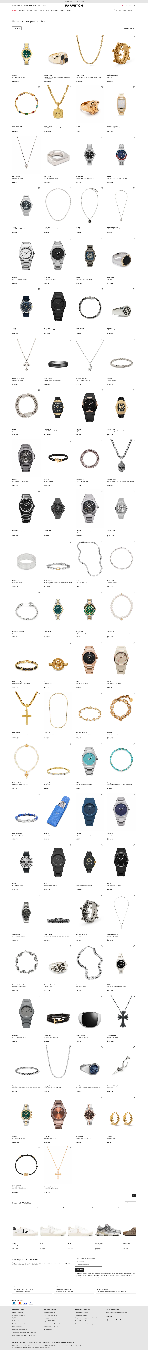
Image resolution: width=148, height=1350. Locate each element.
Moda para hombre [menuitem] (30, 5)
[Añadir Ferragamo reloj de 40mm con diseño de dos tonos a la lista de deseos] (70, 592)
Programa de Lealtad (81, 1315)
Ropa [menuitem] (35, 10)
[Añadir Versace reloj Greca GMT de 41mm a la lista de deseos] (39, 37)
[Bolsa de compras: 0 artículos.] (134, 5)
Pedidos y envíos (17, 1318)
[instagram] (108, 1320)
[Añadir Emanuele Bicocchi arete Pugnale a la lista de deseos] (134, 1047)
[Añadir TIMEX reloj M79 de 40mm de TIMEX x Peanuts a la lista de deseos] (134, 138)
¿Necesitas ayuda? (103, 1289)
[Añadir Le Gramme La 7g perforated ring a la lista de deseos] (39, 542)
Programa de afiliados (81, 1312)
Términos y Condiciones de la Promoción (24, 1332)
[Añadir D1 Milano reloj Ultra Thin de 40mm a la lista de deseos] (70, 239)
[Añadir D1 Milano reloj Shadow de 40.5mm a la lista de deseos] (70, 289)
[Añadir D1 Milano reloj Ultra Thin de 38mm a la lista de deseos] (134, 794)
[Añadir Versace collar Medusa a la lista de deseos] (102, 188)
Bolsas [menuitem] (47, 10)
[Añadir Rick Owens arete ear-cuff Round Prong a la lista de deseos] (70, 138)
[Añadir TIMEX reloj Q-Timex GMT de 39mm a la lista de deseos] (39, 188)
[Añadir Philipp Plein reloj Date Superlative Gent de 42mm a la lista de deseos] (102, 138)
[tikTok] (112, 1320)
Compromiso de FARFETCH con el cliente (24, 1335)
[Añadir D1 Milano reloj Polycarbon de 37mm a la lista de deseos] (134, 643)
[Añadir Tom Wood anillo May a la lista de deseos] (134, 239)
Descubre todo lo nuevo (78, 1)
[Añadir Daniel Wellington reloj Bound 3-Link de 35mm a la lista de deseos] (134, 87)
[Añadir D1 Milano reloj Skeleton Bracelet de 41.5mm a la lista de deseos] (39, 441)
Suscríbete (79, 1269)
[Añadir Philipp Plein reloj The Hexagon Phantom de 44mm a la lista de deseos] (134, 390)
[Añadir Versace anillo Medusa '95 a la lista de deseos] (70, 643)
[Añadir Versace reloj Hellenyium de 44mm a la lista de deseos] (39, 1097)
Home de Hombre (16, 15)
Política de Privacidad (93, 1275)
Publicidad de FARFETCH (51, 1326)
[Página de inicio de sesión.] (126, 5)
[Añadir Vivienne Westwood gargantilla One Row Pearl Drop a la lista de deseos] (39, 744)
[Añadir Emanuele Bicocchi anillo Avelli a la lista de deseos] (134, 37)
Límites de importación (18, 1321)
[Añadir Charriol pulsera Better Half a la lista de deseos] (134, 340)
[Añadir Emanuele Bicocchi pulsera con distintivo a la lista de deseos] (39, 592)
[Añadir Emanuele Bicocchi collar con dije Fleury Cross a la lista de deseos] (70, 1148)
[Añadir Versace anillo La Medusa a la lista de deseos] (102, 87)
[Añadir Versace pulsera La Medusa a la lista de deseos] (70, 441)
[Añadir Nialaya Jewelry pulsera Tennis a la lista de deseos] (70, 744)
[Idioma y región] (122, 5)
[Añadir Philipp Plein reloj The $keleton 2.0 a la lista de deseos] (134, 491)
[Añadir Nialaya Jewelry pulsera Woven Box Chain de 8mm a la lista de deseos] (39, 643)
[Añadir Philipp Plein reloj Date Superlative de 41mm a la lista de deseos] (102, 1097)
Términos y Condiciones (34, 1342)
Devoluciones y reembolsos (20, 1323)
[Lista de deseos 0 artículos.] (130, 5)
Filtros (16, 28)
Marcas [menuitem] (29, 10)
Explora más (130, 1202)
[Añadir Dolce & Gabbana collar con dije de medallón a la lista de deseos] (134, 188)
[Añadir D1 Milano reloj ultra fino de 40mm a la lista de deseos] (70, 1097)
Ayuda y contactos (17, 1312)
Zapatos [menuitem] (41, 10)
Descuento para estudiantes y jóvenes (86, 1323)
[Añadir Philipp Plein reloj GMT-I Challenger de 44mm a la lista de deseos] (102, 592)
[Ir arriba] (134, 1195)
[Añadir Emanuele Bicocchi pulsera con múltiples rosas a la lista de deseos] (39, 946)
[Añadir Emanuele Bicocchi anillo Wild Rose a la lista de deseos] (70, 946)
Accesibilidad (46, 1342)
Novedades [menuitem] (22, 10)
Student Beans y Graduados (83, 1321)
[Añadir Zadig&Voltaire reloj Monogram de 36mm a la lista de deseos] (39, 895)
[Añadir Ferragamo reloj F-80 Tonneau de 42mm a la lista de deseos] (70, 390)
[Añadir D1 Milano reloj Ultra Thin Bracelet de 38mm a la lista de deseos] (102, 744)
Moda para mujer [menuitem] (17, 5)
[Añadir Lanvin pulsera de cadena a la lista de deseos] (39, 390)
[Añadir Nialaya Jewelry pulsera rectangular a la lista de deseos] (39, 87)
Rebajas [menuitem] (14, 10)
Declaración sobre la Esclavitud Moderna (55, 1323)
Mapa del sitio (48, 1329)
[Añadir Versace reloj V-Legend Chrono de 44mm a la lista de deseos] (102, 845)
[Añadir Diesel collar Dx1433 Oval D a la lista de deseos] (102, 946)
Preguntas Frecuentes (64, 1289)
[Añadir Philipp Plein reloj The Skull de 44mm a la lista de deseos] (70, 491)
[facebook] (116, 1320)
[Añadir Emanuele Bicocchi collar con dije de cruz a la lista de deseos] (39, 340)
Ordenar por (128, 28)
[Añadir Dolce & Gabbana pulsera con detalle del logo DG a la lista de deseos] (39, 1148)
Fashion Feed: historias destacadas (116, 1312)
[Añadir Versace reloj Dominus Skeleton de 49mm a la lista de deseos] (102, 239)
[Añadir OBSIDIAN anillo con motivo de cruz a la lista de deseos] (134, 289)
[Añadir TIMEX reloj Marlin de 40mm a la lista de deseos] (39, 289)
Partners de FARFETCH (50, 1315)
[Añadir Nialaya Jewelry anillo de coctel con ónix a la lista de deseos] (102, 996)
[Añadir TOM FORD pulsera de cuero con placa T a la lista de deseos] (70, 996)
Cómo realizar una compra (23, 1289)
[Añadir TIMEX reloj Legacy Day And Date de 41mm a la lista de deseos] (134, 946)
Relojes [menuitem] (62, 10)
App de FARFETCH (49, 1321)
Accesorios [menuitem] (54, 10)
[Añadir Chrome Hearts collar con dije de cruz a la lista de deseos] (134, 996)
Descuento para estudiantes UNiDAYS (86, 1318)
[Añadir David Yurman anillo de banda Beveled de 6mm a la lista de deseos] (70, 340)
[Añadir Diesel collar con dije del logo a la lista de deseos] (102, 542)
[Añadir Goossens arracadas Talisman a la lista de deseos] (134, 1097)
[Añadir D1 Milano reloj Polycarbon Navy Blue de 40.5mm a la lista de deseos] (102, 794)
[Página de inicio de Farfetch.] (74, 5)
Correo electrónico (79, 1261)
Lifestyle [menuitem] (68, 10)
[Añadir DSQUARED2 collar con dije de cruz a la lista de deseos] (39, 138)
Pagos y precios (17, 1326)
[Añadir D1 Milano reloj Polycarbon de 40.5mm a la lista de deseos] (39, 239)
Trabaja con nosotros (50, 1318)
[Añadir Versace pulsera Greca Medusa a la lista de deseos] (134, 693)
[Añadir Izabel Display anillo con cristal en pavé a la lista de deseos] (102, 441)
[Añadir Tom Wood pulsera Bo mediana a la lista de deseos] (134, 542)
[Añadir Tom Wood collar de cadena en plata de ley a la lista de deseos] (70, 188)
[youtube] (120, 1320)
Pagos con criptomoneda (19, 1329)
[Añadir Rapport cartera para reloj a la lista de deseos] (70, 794)
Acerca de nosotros (49, 1312)
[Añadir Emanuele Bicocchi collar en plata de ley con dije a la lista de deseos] (102, 340)
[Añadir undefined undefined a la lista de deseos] (37, 1207)
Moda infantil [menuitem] (42, 5)
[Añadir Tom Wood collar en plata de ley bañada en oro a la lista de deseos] (70, 693)
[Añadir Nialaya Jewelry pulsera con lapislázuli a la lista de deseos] (39, 794)
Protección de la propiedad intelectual (63, 1342)
